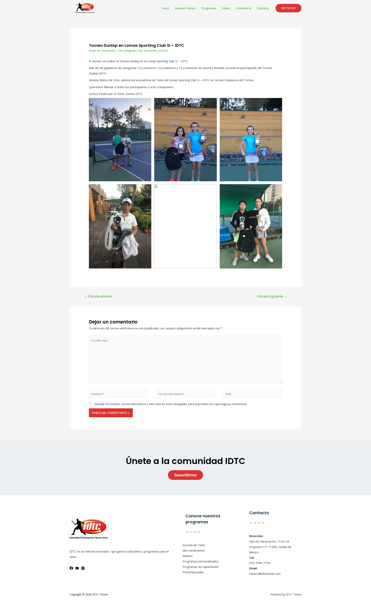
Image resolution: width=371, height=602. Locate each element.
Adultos (188, 556)
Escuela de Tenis (194, 545)
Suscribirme (185, 475)
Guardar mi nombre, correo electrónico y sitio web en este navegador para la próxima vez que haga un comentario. (170, 404)
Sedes (226, 8)
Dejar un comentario (102, 50)
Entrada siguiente (272, 296)
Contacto (263, 8)
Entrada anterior (98, 296)
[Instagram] (83, 568)
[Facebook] (71, 568)
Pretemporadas (193, 572)
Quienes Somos (185, 8)
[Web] (252, 394)
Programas (208, 8)
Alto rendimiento (194, 550)
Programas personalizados (201, 561)
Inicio (165, 8)
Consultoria (243, 8)
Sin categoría (127, 50)
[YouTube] (77, 568)
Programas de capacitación (201, 567)
